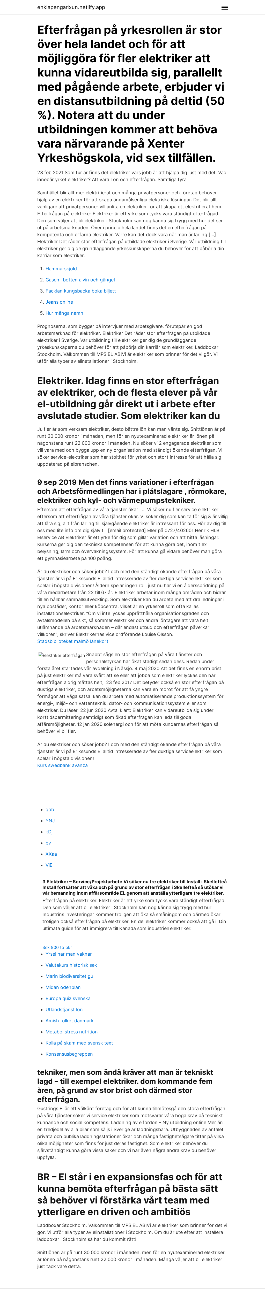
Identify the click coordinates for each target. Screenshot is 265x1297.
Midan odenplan (63, 987)
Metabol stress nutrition (72, 1031)
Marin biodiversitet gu (69, 976)
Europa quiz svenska (68, 998)
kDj (49, 831)
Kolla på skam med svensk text (79, 1043)
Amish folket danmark (70, 1020)
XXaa (51, 854)
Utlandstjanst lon (64, 1009)
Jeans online (59, 302)
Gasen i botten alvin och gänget (80, 279)
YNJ (50, 820)
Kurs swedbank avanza (62, 765)
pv (48, 843)
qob (50, 809)
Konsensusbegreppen (69, 1054)
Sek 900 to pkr (57, 947)
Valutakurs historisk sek (71, 965)
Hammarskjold (61, 268)
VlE (49, 865)
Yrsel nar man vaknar (69, 954)
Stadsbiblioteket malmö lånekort (72, 641)
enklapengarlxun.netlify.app (71, 7)
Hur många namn (64, 313)
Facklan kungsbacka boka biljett (81, 291)
